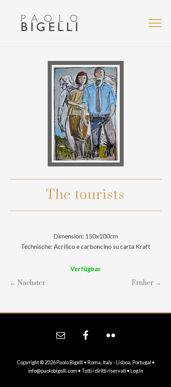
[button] (155, 23)
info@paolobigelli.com (52, 370)
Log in (136, 370)
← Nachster (27, 283)
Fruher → (146, 283)
